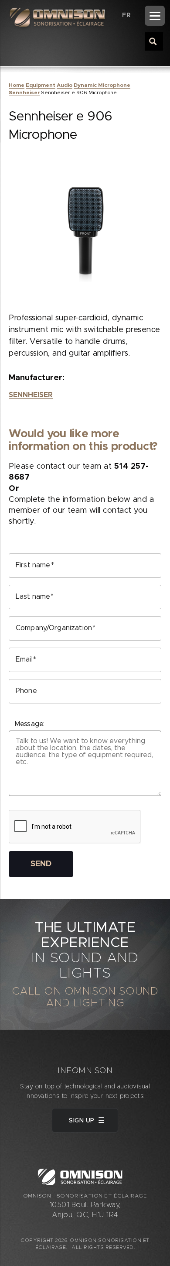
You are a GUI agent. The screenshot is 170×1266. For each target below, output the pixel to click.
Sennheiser (24, 92)
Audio (64, 85)
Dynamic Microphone (102, 85)
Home (16, 85)
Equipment (40, 85)
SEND (41, 864)
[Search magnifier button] (153, 41)
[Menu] (155, 16)
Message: (29, 723)
